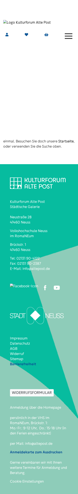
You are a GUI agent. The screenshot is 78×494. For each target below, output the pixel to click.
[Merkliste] (26, 34)
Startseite (66, 141)
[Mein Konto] (6, 34)
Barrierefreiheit (23, 364)
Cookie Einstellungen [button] (27, 481)
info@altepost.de (36, 268)
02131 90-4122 (28, 258)
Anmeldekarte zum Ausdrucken (36, 452)
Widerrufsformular (32, 392)
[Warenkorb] (46, 34)
